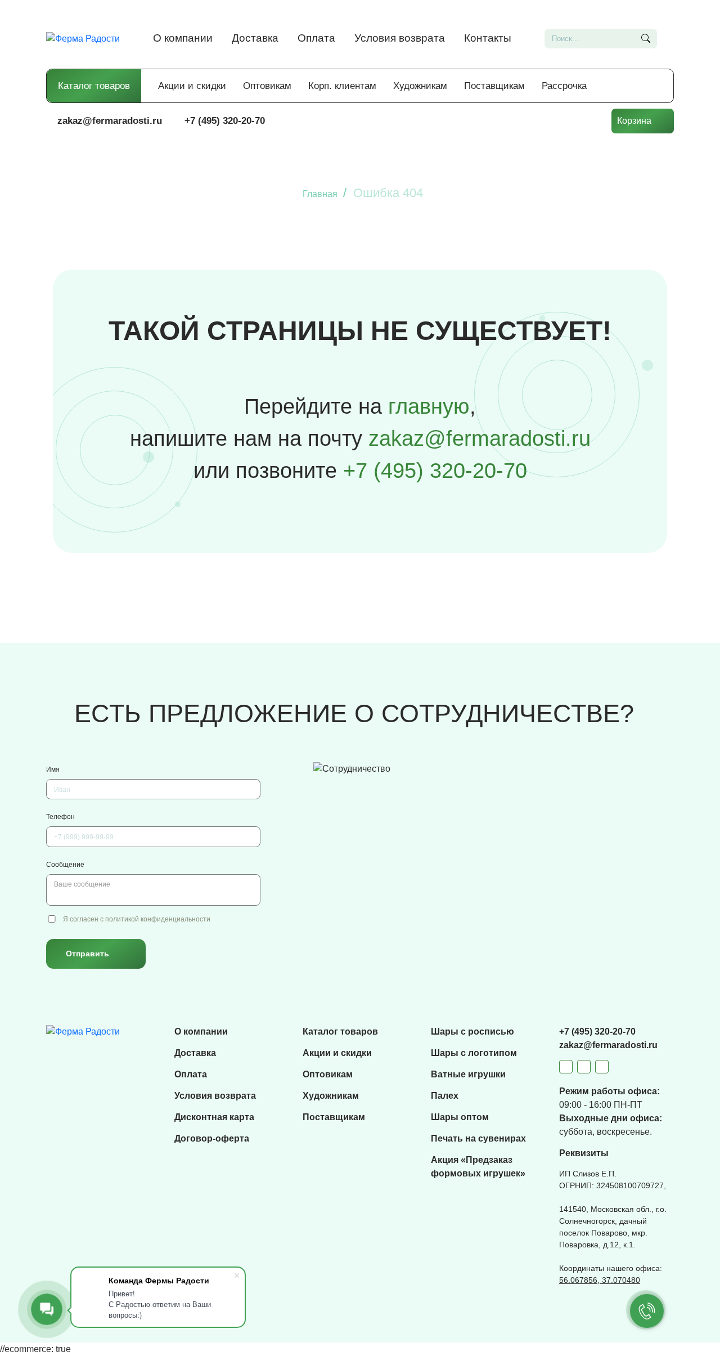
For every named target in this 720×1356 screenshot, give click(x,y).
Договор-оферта (211, 1138)
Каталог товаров (94, 85)
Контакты (487, 38)
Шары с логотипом (474, 1053)
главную (429, 406)
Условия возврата (399, 38)
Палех (444, 1095)
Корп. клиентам (342, 85)
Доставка (255, 38)
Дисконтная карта (214, 1117)
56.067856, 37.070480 (599, 1280)
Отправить (87, 953)
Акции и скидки (192, 85)
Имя (53, 769)
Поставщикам (494, 85)
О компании (183, 38)
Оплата (316, 38)
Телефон (60, 817)
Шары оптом (460, 1117)
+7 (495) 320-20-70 (224, 120)
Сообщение (65, 865)
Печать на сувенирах (478, 1138)
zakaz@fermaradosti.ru (109, 120)
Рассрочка (564, 85)
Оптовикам (267, 85)
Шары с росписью (472, 1031)
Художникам (420, 85)
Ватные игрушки (468, 1074)
